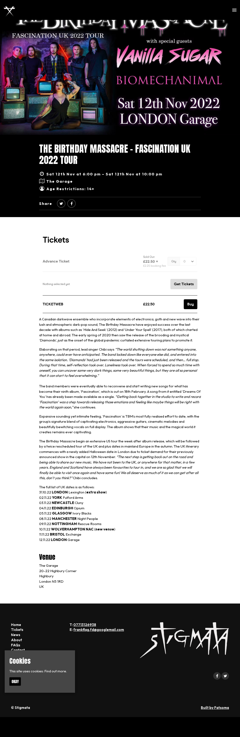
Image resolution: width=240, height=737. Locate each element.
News (15, 635)
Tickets (17, 629)
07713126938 (84, 624)
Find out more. (55, 671)
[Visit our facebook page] (71, 203)
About (16, 640)
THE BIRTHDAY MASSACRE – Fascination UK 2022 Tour (114, 154)
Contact (18, 650)
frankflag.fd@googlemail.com (98, 629)
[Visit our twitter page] (61, 203)
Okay (15, 681)
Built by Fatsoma (215, 707)
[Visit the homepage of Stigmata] (9, 10)
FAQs (15, 645)
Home (16, 624)
